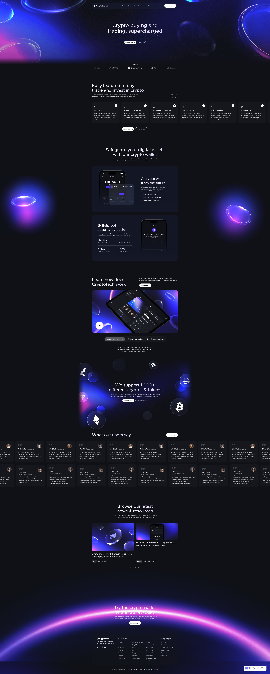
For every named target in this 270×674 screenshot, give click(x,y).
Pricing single (150, 645)
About (120, 653)
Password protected (167, 647)
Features (121, 655)
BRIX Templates (140, 669)
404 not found (165, 650)
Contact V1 (149, 647)
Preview (120, 642)
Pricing (148, 642)
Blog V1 (134, 645)
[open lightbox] (99, 325)
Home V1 (120, 645)
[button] (141, 6)
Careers (134, 655)
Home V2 (121, 647)
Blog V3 (134, 650)
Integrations (121, 658)
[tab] (115, 339)
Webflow (156, 669)
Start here (164, 642)
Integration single (137, 642)
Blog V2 (134, 647)
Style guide (164, 645)
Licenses (163, 653)
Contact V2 (149, 650)
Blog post (135, 653)
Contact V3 (149, 653)
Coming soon (150, 655)
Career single (136, 658)
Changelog (164, 655)
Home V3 (121, 650)
